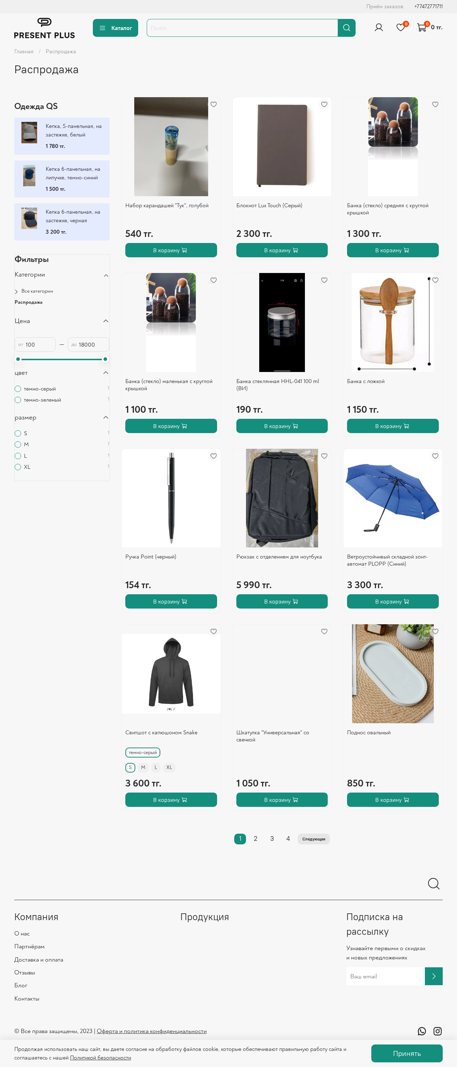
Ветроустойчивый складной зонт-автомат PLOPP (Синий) (387, 560)
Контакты (26, 998)
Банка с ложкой (366, 381)
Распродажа (28, 302)
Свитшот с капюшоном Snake (161, 732)
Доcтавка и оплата (38, 959)
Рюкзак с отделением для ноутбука (279, 556)
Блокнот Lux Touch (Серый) (269, 205)
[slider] (18, 359)
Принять (407, 1053)
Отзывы (24, 972)
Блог (20, 985)
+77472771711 (428, 6)
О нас (22, 933)
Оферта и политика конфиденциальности (152, 1031)
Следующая (313, 839)
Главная (24, 51)
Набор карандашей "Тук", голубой (167, 205)
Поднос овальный (369, 732)
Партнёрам (29, 946)
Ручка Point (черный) (150, 556)
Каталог (121, 27)
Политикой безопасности (100, 1057)
